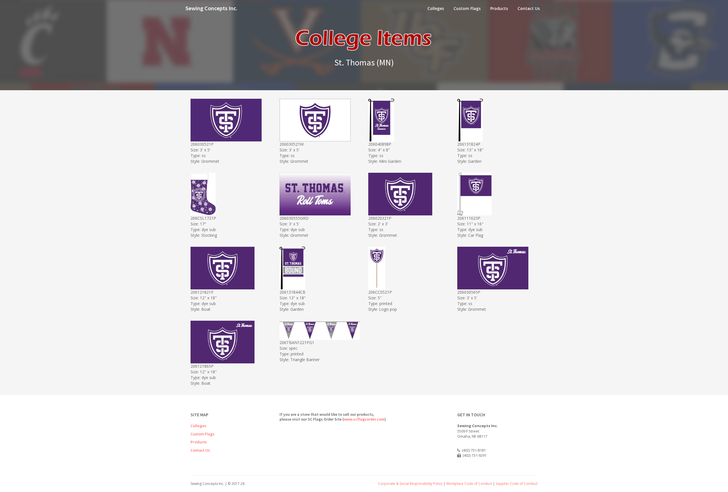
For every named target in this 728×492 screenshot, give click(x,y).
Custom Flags (467, 8)
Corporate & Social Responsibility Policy (410, 483)
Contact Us (529, 8)
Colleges (435, 8)
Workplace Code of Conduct (469, 483)
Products (499, 8)
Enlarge (232, 136)
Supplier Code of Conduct (516, 483)
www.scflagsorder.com (364, 419)
